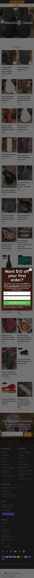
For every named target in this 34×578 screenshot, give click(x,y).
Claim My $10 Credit (17, 303)
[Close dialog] (30, 269)
